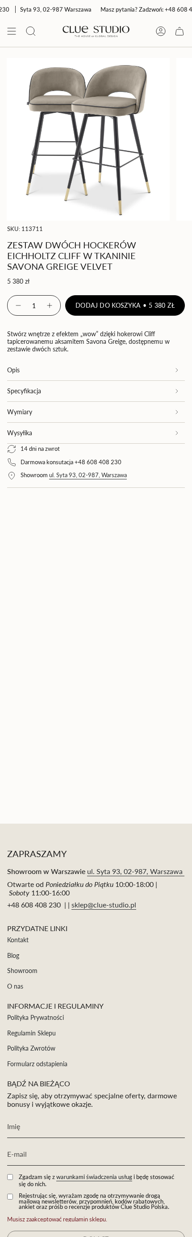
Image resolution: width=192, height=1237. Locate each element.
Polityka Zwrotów (31, 1048)
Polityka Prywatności (35, 1017)
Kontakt (18, 940)
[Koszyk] (179, 31)
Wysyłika (19, 433)
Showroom (22, 970)
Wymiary (19, 412)
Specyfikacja (24, 391)
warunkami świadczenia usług (94, 1176)
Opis (13, 370)
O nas (15, 986)
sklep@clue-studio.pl (103, 904)
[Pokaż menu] (12, 31)
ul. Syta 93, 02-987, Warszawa (88, 474)
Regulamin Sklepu (31, 1033)
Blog (13, 955)
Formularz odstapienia (37, 1064)
